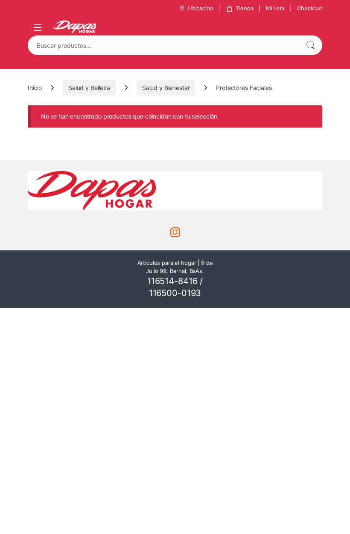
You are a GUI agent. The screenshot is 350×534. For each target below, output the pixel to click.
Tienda (244, 8)
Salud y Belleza (89, 87)
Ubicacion (200, 8)
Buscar (310, 45)
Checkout (309, 8)
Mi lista (275, 8)
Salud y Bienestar (166, 87)
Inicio (35, 87)
